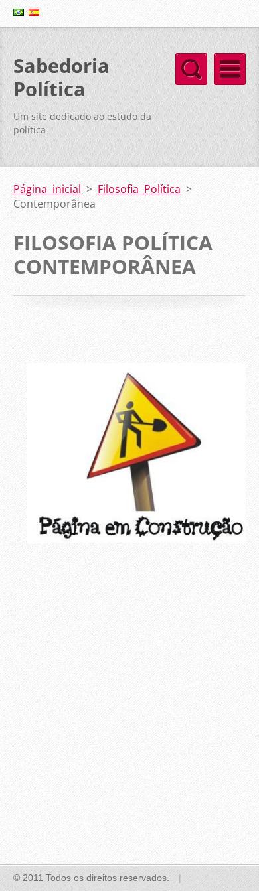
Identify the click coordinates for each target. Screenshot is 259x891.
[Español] (34, 12)
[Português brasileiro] (18, 12)
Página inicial (47, 189)
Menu (230, 69)
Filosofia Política (139, 189)
